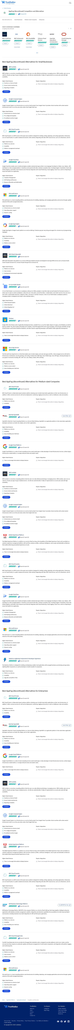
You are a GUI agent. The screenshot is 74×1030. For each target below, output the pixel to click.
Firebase (11, 318)
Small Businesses (18, 19)
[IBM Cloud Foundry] (5, 130)
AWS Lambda (12, 67)
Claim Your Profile (62, 1010)
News (31, 1013)
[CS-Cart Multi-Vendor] (5, 286)
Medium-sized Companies (31, 19)
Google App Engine (14, 224)
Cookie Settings (7, 1022)
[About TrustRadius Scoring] (19, 69)
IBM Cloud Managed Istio (16, 936)
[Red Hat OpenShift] (5, 416)
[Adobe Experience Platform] (5, 536)
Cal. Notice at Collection (42, 1020)
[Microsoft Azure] (5, 194)
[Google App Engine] (5, 225)
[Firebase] (5, 319)
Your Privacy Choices (30, 1020)
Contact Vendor (17, 47)
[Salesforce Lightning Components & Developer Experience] (5, 660)
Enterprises (41, 19)
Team (31, 1010)
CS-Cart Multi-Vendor (15, 284)
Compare (6, 91)
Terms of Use (7, 1020)
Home (3, 1000)
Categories (46, 1008)
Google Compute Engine (15, 99)
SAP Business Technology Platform (18, 904)
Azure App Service (14, 347)
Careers (32, 1012)
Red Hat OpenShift (14, 414)
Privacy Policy (20, 1020)
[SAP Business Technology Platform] (5, 905)
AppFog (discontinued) (21, 1000)
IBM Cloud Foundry (14, 129)
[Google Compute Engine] (5, 100)
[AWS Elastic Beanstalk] (5, 255)
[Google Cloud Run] (5, 161)
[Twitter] (65, 1021)
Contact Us (32, 1015)
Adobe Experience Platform (16, 535)
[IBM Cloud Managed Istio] (5, 937)
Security (14, 1020)
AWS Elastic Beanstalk (15, 254)
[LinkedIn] (68, 1021)
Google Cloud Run (14, 160)
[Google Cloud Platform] (5, 446)
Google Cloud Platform (15, 445)
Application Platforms (11, 1000)
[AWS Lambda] (5, 68)
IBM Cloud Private (14, 386)
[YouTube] (58, 1021)
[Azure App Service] (5, 349)
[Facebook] (61, 1021)
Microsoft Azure (13, 193)
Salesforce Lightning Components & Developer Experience (25, 658)
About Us (32, 1008)
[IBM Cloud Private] (5, 388)
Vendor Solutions (62, 1008)
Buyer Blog (46, 1010)
